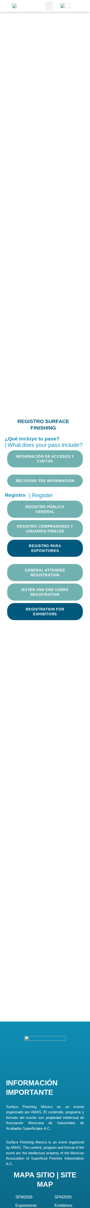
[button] (49, 6)
